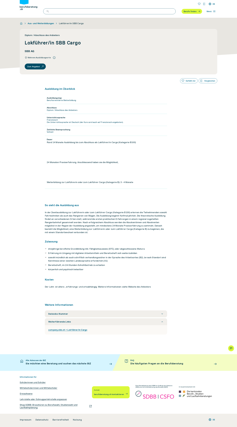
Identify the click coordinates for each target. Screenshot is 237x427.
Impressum (25, 419)
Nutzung (77, 419)
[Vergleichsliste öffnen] (204, 3)
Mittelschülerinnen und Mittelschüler (38, 388)
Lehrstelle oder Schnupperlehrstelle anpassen (43, 399)
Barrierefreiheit (60, 419)
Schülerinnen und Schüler (33, 382)
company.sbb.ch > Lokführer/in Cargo (67, 329)
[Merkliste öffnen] (199, 3)
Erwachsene (26, 393)
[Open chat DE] (231, 348)
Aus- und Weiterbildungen (41, 23)
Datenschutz (42, 419)
